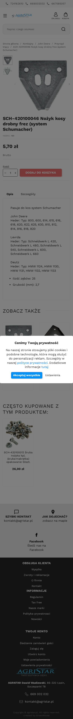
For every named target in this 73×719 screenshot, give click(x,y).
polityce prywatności (32, 363)
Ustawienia (52, 375)
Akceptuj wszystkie (26, 375)
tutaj (44, 367)
